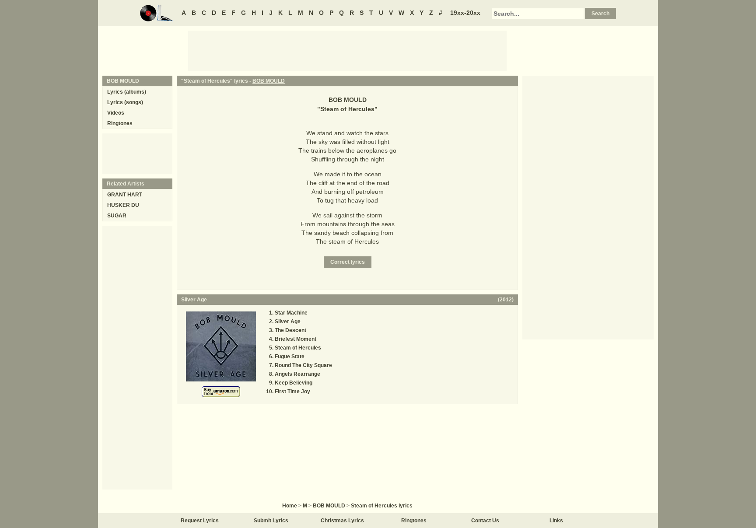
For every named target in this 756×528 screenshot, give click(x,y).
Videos (115, 113)
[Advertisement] (347, 50)
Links (556, 521)
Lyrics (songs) (125, 102)
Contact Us (485, 521)
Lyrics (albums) (126, 92)
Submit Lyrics (271, 521)
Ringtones (120, 123)
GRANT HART (124, 195)
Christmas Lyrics (342, 521)
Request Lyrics (200, 521)
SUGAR (116, 216)
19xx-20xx (465, 12)
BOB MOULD (268, 81)
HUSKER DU (123, 205)
